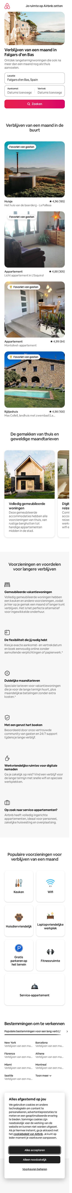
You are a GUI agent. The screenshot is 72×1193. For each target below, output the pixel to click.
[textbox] (19, 92)
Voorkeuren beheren (34, 1169)
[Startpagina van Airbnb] (7, 6)
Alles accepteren (35, 1150)
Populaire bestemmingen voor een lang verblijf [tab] (32, 1031)
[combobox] (34, 80)
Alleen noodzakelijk (35, 1159)
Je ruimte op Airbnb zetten (44, 6)
